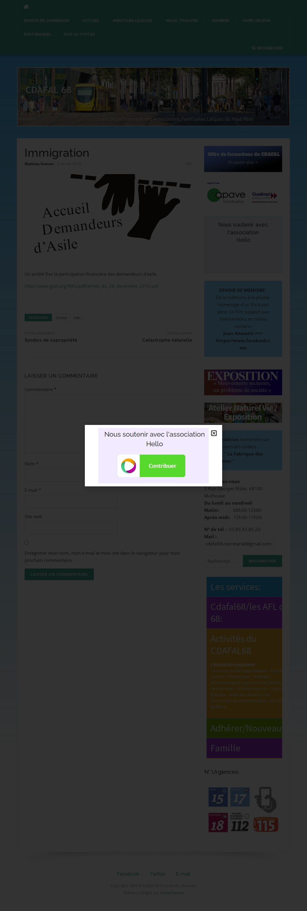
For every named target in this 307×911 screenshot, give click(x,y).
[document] (153, 455)
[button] (214, 433)
